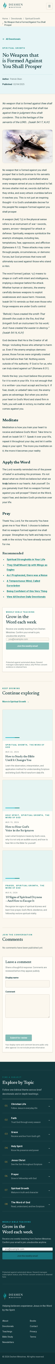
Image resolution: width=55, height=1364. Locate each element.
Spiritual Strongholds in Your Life (26, 559)
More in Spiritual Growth (15, 701)
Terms (33, 1336)
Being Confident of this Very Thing (27, 591)
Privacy (33, 1331)
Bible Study (7, 1336)
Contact (34, 1326)
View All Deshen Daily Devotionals (26, 596)
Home (5, 18)
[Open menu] (49, 6)
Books (33, 1321)
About (5, 1321)
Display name (11, 977)
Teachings (7, 1331)
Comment (10, 992)
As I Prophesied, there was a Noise (27, 575)
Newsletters (8, 1342)
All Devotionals (13, 39)
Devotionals (16, 18)
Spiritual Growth (32, 18)
